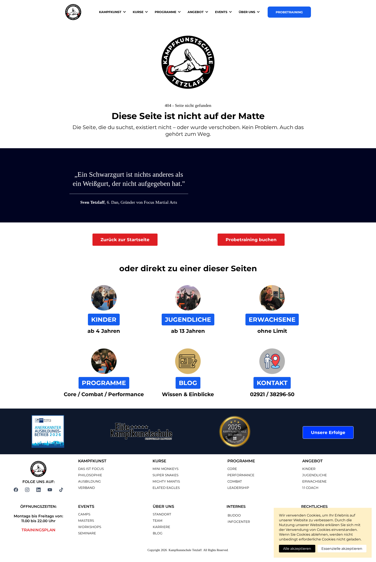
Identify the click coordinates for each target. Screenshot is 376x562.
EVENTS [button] (221, 12)
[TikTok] (61, 489)
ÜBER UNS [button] (247, 12)
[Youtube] (49, 489)
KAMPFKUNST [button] (110, 12)
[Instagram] (27, 489)
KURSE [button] (138, 12)
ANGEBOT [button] (196, 12)
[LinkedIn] (38, 489)
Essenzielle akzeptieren (341, 549)
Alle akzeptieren (297, 549)
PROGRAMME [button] (166, 12)
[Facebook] (16, 489)
